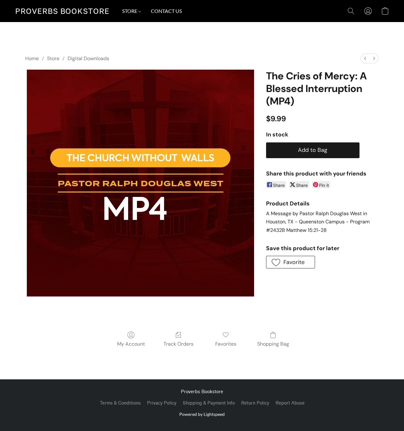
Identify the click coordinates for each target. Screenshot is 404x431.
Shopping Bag (273, 344)
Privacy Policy (161, 403)
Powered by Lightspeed (202, 414)
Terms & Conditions (120, 403)
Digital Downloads (88, 58)
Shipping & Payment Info (209, 403)
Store (53, 58)
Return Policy (255, 403)
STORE (130, 11)
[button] (62, 11)
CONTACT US (166, 11)
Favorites (225, 344)
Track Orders (178, 344)
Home (32, 58)
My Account (131, 344)
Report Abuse (290, 403)
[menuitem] (365, 58)
